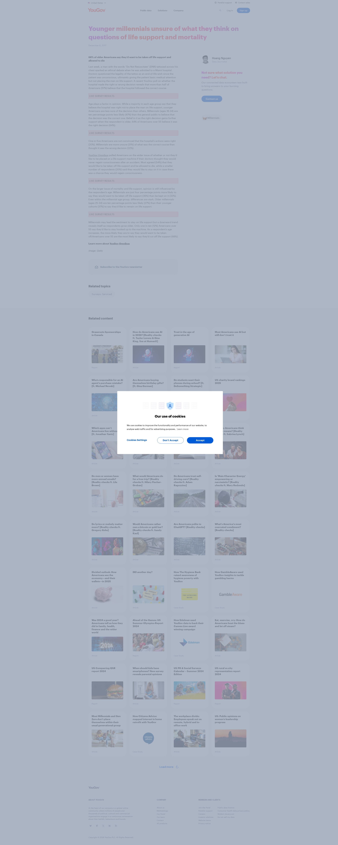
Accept (200, 440)
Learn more (182, 429)
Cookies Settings (137, 440)
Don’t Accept (170, 440)
